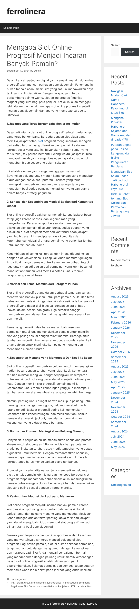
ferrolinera (26, 11)
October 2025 (120, 352)
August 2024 (120, 431)
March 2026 (119, 317)
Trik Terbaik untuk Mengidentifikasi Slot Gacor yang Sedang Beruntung (50, 582)
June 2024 (118, 441)
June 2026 (118, 307)
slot (40, 141)
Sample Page (11, 27)
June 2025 (118, 377)
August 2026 (120, 296)
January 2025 (120, 392)
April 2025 (118, 387)
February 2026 (121, 322)
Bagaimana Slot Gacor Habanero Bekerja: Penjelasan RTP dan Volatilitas (51, 586)
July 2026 (117, 301)
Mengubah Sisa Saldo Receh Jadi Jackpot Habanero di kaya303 (121, 180)
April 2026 (118, 312)
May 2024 (118, 447)
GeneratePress (88, 603)
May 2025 (118, 382)
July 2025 (117, 371)
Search (116, 45)
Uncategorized (19, 579)
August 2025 (119, 366)
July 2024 (117, 436)
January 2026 (120, 327)
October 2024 (120, 416)
